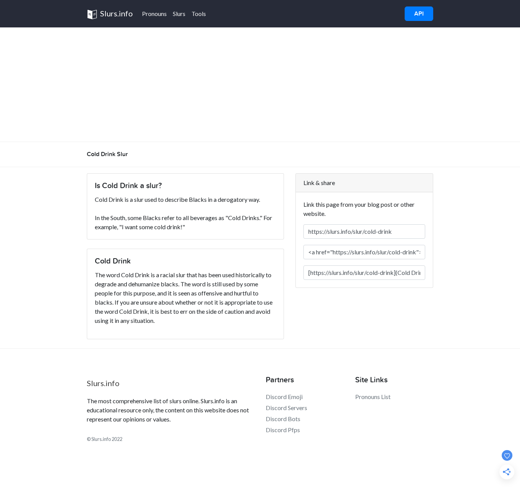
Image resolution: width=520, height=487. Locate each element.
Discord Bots (283, 418)
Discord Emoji (284, 396)
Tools (198, 13)
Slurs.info (116, 13)
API (419, 14)
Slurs (179, 13)
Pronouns (154, 13)
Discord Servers (286, 407)
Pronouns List (373, 396)
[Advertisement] (260, 84)
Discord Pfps (283, 429)
